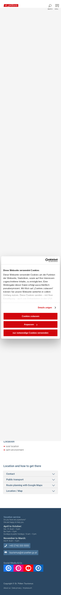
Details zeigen (45, 307)
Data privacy (17, 588)
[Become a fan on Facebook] (8, 568)
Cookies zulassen (30, 316)
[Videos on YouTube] (28, 568)
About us (7, 588)
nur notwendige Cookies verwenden (30, 333)
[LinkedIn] (38, 568)
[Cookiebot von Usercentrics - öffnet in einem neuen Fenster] (45, 260)
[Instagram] (18, 568)
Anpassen (29, 324)
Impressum (27, 588)
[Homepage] (9, 5)
